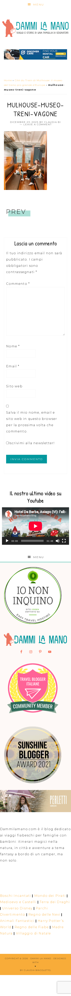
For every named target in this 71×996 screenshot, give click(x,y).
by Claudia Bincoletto (35, 970)
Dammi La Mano (35, 28)
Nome (13, 346)
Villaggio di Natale (33, 933)
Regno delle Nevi (44, 914)
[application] (35, 526)
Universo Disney (17, 908)
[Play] (7, 541)
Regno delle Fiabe (32, 927)
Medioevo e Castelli (18, 902)
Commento (18, 284)
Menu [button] (38, 4)
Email (12, 366)
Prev (16, 211)
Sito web (14, 386)
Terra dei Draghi (55, 902)
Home (8, 80)
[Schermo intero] (64, 541)
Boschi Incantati (15, 896)
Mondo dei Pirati (50, 896)
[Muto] (58, 541)
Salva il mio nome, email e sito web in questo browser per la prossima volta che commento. (31, 422)
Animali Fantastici (17, 921)
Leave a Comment (37, 124)
